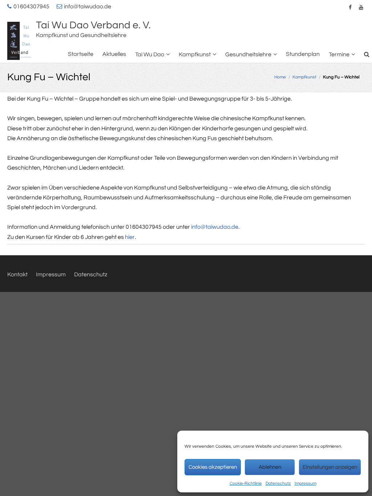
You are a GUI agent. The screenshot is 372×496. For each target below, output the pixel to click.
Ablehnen (270, 467)
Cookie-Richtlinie (246, 483)
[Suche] (367, 54)
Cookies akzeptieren (213, 467)
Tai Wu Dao (149, 54)
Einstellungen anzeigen (330, 467)
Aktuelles (114, 54)
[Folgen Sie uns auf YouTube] (361, 7)
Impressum (305, 483)
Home (280, 77)
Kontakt (17, 274)
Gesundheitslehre (248, 54)
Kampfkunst (195, 54)
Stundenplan (303, 54)
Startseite (80, 54)
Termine (339, 54)
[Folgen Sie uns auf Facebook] (350, 7)
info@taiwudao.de (87, 6)
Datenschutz (278, 483)
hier (130, 237)
